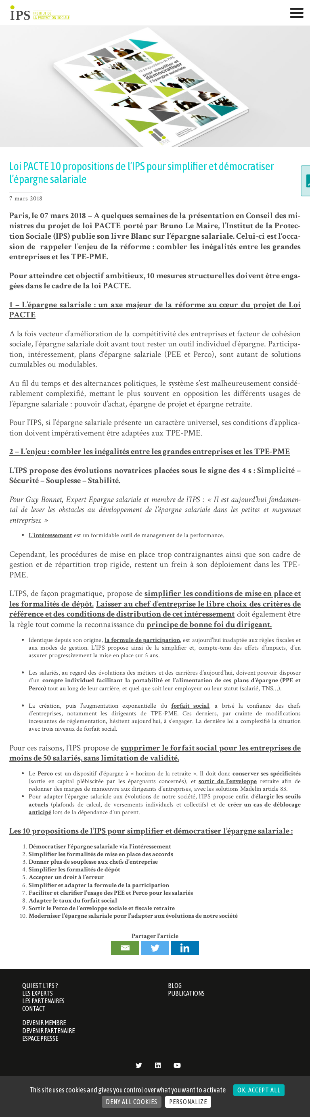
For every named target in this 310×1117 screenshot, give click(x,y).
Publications (186, 993)
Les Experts (37, 993)
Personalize (188, 1101)
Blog (175, 985)
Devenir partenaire (48, 1030)
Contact (34, 1008)
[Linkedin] (185, 948)
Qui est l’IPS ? (40, 985)
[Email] (125, 948)
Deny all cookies (131, 1101)
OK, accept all (259, 1090)
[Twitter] (155, 948)
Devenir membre (44, 1022)
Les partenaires (43, 1000)
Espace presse (40, 1038)
